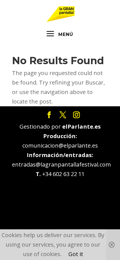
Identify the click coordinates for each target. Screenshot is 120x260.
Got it (75, 254)
